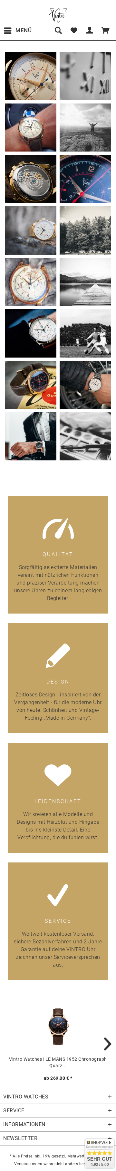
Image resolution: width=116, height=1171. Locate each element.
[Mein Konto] (89, 30)
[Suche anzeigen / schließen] (58, 30)
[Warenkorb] (105, 30)
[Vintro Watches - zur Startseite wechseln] (58, 15)
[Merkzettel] (73, 30)
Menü (23, 30)
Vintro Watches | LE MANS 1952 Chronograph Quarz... (58, 1062)
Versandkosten (28, 1164)
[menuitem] (17, 30)
